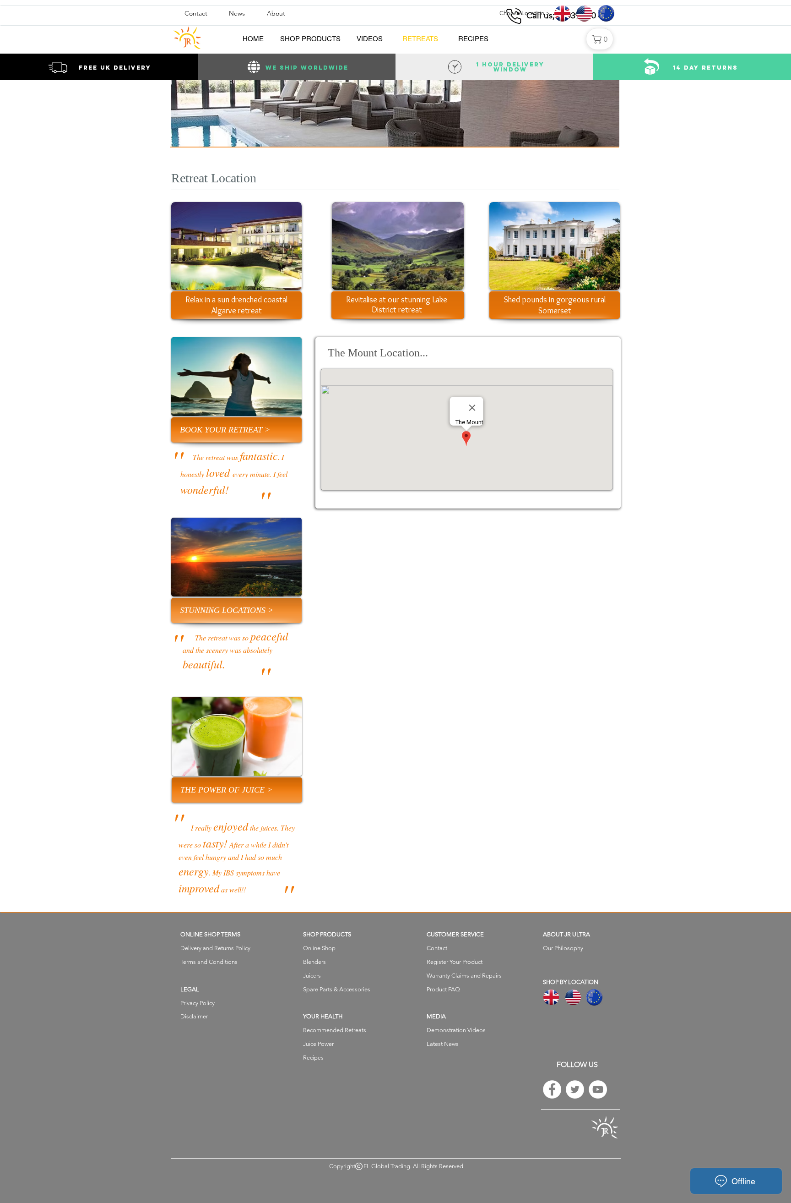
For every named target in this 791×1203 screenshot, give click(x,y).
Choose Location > (524, 13)
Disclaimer (194, 1016)
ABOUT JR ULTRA (566, 934)
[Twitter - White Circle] (575, 1089)
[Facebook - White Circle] (552, 1089)
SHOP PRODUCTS (327, 934)
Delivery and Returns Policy (215, 948)
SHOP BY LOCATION (570, 982)
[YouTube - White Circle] (598, 1089)
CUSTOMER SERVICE (455, 934)
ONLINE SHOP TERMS (210, 934)
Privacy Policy (197, 1003)
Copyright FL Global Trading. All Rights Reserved (396, 1166)
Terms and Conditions (209, 961)
